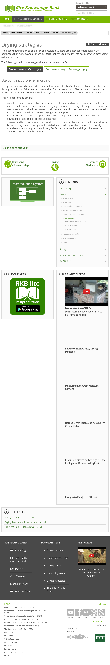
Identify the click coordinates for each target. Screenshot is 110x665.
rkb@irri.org (101, 625)
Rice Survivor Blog (11, 649)
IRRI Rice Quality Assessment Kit (18, 559)
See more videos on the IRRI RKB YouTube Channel (91, 572)
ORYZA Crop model (11, 639)
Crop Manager (18, 576)
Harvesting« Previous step (20, 163)
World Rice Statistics (12, 642)
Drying (55, 32)
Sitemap (70, 631)
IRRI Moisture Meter (21, 591)
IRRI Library (8, 632)
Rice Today (8, 655)
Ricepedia (8, 645)
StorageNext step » (92, 163)
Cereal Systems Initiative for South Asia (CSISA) (23, 616)
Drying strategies (56, 580)
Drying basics (54, 565)
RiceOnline (8, 635)
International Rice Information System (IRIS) (21, 626)
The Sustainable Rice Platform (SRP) (18, 629)
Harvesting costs (56, 573)
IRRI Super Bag (18, 550)
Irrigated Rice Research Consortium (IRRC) (21, 619)
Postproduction (42, 32)
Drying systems (55, 550)
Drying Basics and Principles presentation (26, 522)
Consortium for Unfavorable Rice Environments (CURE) (26, 622)
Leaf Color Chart (19, 583)
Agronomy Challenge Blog (14, 652)
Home (5, 32)
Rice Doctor (16, 568)
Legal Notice (72, 628)
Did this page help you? (15, 147)
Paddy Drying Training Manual (20, 517)
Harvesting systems (57, 558)
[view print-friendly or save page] (97, 44)
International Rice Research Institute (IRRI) (20, 607)
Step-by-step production (21, 32)
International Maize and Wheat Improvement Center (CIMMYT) (25, 612)
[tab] (25, 69)
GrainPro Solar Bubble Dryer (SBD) (23, 526)
